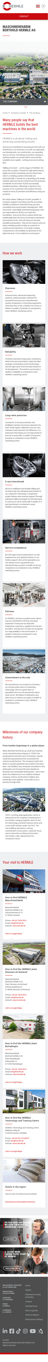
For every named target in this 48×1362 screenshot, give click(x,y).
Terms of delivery (32, 1315)
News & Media (6, 1305)
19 (16, 811)
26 (33, 811)
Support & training (8, 1299)
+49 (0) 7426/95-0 (18, 920)
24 (28, 811)
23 (26, 811)
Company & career (18, 113)
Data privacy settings (34, 1319)
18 (14, 811)
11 (28, 808)
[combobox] (24, 102)
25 (31, 811)
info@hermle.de (17, 923)
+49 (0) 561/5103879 (20, 1138)
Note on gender (31, 1310)
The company (34, 113)
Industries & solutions (8, 1292)
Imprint (28, 1290)
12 (31, 808)
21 (21, 811)
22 (23, 811)
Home (5, 113)
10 (26, 808)
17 (43, 808)
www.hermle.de (18, 926)
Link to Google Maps (13, 934)
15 (38, 808)
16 (40, 808)
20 (19, 811)
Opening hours (31, 1306)
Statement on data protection (33, 1295)
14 (35, 808)
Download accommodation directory (20, 1202)
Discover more (13, 1268)
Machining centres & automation (12, 1286)
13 (33, 808)
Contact (24, 16)
